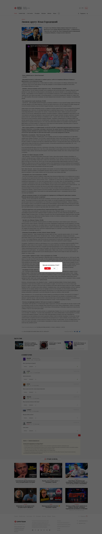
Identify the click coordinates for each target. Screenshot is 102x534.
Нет (54, 268)
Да (47, 268)
